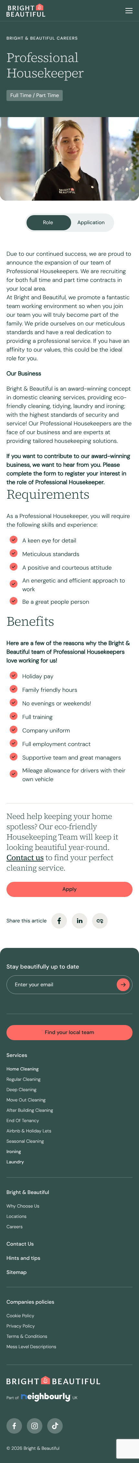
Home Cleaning (22, 1069)
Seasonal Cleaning (25, 1141)
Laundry (15, 1162)
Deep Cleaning (21, 1090)
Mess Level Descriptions (31, 1347)
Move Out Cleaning (26, 1100)
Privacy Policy (20, 1326)
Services (16, 1055)
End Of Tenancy (22, 1121)
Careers (14, 1227)
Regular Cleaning (23, 1079)
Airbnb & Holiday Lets (28, 1131)
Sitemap (16, 1272)
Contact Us (20, 1243)
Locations (16, 1216)
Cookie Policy (20, 1316)
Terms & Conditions (26, 1336)
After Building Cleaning (29, 1110)
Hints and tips (23, 1258)
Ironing (13, 1152)
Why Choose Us (22, 1206)
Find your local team (69, 1032)
